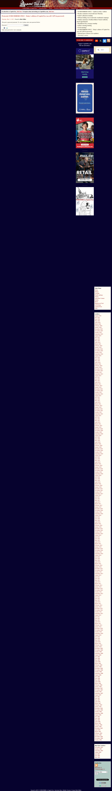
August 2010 (98, 635)
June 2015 (97, 538)
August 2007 (98, 695)
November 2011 (99, 610)
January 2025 (98, 347)
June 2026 (97, 319)
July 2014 (97, 557)
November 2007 (99, 690)
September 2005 (99, 750)
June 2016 (97, 518)
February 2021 (98, 425)
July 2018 (97, 477)
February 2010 (98, 645)
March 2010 (98, 643)
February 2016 (98, 525)
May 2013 (97, 580)
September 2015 (99, 533)
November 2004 (99, 738)
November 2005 (99, 747)
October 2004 (98, 740)
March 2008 (98, 683)
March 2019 (98, 464)
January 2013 (98, 587)
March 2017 (98, 503)
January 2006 (98, 726)
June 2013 (97, 578)
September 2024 (99, 354)
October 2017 (98, 492)
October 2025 (98, 332)
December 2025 (99, 329)
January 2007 (98, 706)
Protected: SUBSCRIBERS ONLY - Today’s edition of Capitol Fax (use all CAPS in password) (33, 16)
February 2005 (98, 733)
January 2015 (98, 547)
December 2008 (99, 668)
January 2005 (98, 735)
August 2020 (98, 435)
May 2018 (97, 480)
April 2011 (97, 622)
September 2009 (99, 653)
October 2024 (98, 352)
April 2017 (97, 502)
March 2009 (98, 663)
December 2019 (99, 449)
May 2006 (97, 720)
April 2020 (97, 442)
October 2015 (98, 532)
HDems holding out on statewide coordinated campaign (93, 17)
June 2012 (97, 598)
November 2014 (99, 550)
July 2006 (97, 716)
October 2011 (98, 612)
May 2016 (97, 520)
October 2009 (98, 652)
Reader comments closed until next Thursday (90, 13)
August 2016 (98, 515)
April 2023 (97, 382)
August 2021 (98, 415)
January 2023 (98, 387)
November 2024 (99, 350)
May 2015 (97, 540)
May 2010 (97, 640)
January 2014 (98, 567)
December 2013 (99, 568)
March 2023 (98, 384)
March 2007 (98, 703)
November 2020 (99, 430)
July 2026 (97, 317)
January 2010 (98, 647)
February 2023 (98, 385)
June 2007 (97, 698)
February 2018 (98, 485)
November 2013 (99, 570)
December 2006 (99, 708)
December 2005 (99, 728)
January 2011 (98, 627)
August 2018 (98, 475)
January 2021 (98, 427)
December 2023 (99, 369)
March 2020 (98, 444)
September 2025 (99, 334)
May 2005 (97, 757)
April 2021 (97, 422)
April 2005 (97, 730)
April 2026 (97, 322)
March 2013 (98, 583)
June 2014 (97, 558)
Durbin (96, 300)
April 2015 (97, 542)
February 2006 (98, 725)
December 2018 (99, 469)
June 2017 (97, 498)
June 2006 (97, 718)
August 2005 (98, 752)
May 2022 (97, 400)
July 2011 (97, 617)
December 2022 (99, 389)
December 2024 (99, 349)
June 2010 (97, 638)
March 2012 (98, 603)
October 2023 (98, 372)
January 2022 (98, 407)
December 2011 (99, 608)
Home (96, 290)
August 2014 (98, 555)
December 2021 (99, 409)
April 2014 (97, 562)
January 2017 (98, 507)
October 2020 (98, 432)
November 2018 (99, 470)
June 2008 (97, 678)
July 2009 (97, 657)
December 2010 (99, 628)
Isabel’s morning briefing (85, 25)
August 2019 (98, 455)
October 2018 (98, 472)
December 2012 (99, 588)
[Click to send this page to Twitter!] (7, 28)
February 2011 (98, 625)
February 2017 (98, 505)
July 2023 (97, 377)
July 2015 (97, 537)
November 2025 (99, 331)
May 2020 (97, 440)
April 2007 (97, 701)
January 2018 (98, 487)
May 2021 (97, 420)
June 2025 (97, 339)
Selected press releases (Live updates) (88, 33)
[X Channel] (100, 42)
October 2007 (98, 691)
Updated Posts (98, 306)
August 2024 (98, 355)
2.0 (98, 767)
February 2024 (98, 365)
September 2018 (99, 474)
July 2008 (97, 676)
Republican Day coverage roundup (87, 23)
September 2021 (99, 414)
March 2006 (98, 723)
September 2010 (99, 633)
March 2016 (98, 523)
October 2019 (98, 452)
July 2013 (97, 577)
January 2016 (98, 527)
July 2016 (97, 517)
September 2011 (99, 613)
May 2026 (97, 321)
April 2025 (97, 342)
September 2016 (99, 513)
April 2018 (97, 482)
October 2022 (98, 392)
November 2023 (99, 370)
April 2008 (97, 681)
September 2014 (99, 553)
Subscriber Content (99, 298)
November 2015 (99, 530)
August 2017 (98, 495)
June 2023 (97, 379)
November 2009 (99, 650)
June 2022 (97, 399)
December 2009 (99, 648)
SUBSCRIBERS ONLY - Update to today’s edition (92, 11)
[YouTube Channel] (96, 42)
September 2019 (99, 454)
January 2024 (98, 367)
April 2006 (97, 721)
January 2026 (98, 327)
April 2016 (97, 522)
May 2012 (97, 600)
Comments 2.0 (100, 769)
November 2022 (99, 390)
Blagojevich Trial (99, 303)
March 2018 (98, 484)
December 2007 (99, 688)
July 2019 (97, 457)
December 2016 (99, 508)
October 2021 (98, 412)
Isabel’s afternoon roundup (85, 15)
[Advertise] (85, 41)
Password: (4, 25)
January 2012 (98, 607)
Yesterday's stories (83, 35)
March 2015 (98, 543)
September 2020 (99, 434)
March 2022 (98, 404)
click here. (51, 11)
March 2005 (98, 731)
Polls (96, 308)
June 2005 (97, 755)
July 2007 (97, 696)
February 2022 (98, 405)
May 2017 (97, 500)
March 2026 (98, 324)
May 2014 (97, 560)
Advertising (98, 305)
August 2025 (98, 335)
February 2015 (98, 545)
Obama (96, 296)
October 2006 (98, 711)
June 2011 (97, 618)
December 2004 (99, 736)
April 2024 (97, 362)
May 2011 (97, 620)
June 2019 (97, 459)
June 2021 (97, 419)
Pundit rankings (99, 295)
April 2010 (97, 642)
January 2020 (98, 447)
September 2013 (99, 573)
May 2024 (97, 360)
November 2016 (99, 510)
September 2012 (99, 593)
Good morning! (82, 27)
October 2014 (98, 552)
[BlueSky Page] (104, 42)
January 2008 (98, 686)
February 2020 (98, 445)
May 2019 (97, 460)
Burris (96, 301)
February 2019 (98, 465)
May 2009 (97, 660)
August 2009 (98, 655)
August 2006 (98, 715)
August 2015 (98, 535)
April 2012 (97, 602)
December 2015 (99, 528)
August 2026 (98, 316)
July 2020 (97, 437)
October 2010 (98, 632)
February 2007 (98, 705)
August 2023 (98, 375)
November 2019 (99, 450)
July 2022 (97, 397)
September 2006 (99, 713)
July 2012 (97, 597)
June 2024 (97, 359)
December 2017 (99, 489)
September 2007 (99, 693)
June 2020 (97, 439)
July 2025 (97, 337)
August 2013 (98, 575)
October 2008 (98, 671)
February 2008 (98, 685)
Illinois (96, 291)
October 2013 (98, 572)
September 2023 (99, 374)
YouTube (97, 293)
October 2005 (98, 749)
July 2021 (97, 417)
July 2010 (97, 637)
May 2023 (97, 380)
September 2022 (99, 394)
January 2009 (98, 666)
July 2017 (97, 497)
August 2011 (98, 615)
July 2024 (97, 357)
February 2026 (98, 326)
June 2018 (97, 479)
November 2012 (99, 590)
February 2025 (98, 345)
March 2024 (98, 364)
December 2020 (99, 429)
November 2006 (99, 710)
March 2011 (98, 623)
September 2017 (99, 494)
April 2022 (97, 402)
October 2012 (98, 592)
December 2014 (99, 548)
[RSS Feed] (108, 42)
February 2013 (98, 585)
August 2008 (98, 675)
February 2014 (98, 565)
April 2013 (97, 582)
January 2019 (98, 467)
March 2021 (98, 424)
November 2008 (99, 670)
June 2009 (97, 658)
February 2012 (98, 605)
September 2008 (99, 673)
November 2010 (99, 630)
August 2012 (98, 595)
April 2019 (97, 462)
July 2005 (97, 754)
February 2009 (98, 665)
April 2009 (97, 661)
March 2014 (98, 563)
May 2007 (97, 700)
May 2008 (97, 680)
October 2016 (98, 512)
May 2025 (97, 340)
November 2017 (99, 490)
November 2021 (99, 410)
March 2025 (98, 344)
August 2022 (98, 395)
